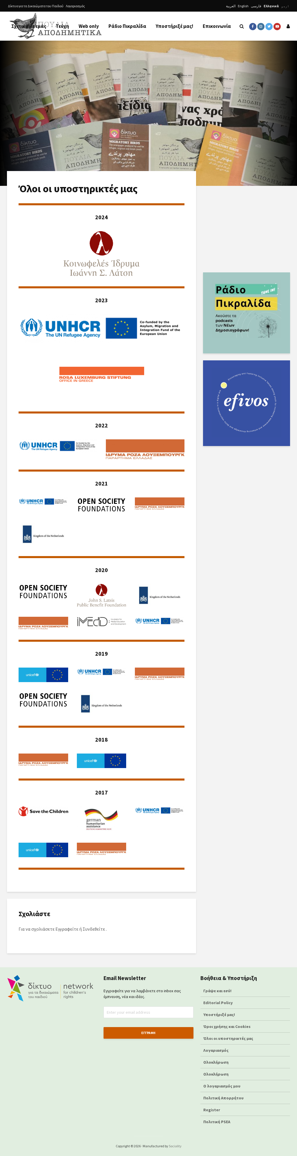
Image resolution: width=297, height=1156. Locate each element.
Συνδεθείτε (94, 929)
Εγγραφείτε (66, 929)
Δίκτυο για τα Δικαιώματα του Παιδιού (36, 6)
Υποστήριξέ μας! (174, 26)
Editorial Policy (218, 1002)
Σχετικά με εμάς (28, 26)
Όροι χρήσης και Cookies (227, 1026)
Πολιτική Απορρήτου (223, 1098)
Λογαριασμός (75, 6)
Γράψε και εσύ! (217, 990)
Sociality (175, 1146)
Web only (89, 26)
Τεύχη (62, 26)
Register (211, 1109)
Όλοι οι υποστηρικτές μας (228, 1038)
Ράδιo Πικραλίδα (127, 26)
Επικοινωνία (217, 26)
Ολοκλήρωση (216, 1062)
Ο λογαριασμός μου (221, 1086)
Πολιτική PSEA (216, 1121)
